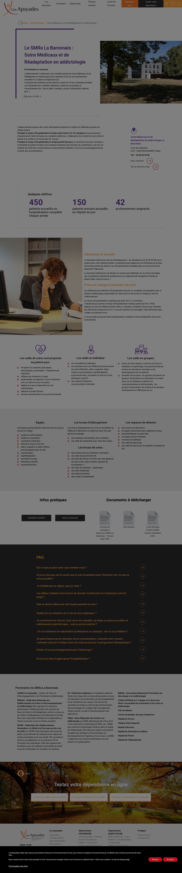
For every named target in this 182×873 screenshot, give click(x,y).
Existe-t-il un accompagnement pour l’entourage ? (65, 649)
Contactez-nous (144, 835)
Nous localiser (70, 518)
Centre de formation (57, 841)
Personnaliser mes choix (18, 866)
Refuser (155, 860)
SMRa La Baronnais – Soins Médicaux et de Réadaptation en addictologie (119, 840)
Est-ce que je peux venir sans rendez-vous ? (62, 567)
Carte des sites (143, 838)
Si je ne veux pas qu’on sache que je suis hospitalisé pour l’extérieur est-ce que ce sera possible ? (83, 576)
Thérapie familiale (56, 838)
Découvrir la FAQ (31, 96)
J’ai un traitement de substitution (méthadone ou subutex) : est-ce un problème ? (82, 631)
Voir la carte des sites (140, 167)
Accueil (24, 23)
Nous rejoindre (55, 844)
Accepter (170, 860)
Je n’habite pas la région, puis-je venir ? (59, 585)
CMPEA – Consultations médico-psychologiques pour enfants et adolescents (90, 846)
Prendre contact (36, 518)
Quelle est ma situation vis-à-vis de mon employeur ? (67, 613)
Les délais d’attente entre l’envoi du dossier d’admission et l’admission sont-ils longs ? (81, 595)
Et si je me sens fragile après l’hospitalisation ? (63, 658)
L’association (54, 835)
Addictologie (37, 23)
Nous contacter (137, 161)
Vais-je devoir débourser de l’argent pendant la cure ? (67, 604)
